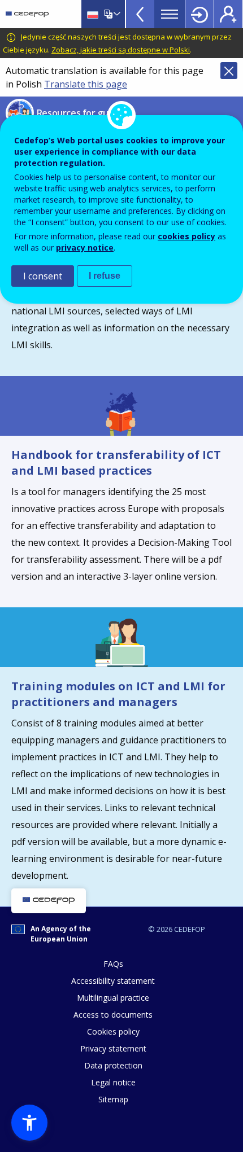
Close (228, 70)
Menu (169, 14)
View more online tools (140, 14)
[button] (29, 1123)
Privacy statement (113, 1048)
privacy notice (85, 247)
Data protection (113, 1065)
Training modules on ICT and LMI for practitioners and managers (118, 693)
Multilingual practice (113, 997)
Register (228, 14)
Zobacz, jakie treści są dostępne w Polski (120, 50)
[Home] (27, 14)
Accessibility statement (113, 980)
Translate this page (85, 84)
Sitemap (113, 1099)
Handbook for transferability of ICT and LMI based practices (116, 462)
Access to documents (113, 1014)
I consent (42, 276)
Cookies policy (113, 1031)
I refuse (104, 276)
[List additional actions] (116, 14)
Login (199, 14)
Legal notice (113, 1082)
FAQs (113, 963)
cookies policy (186, 236)
